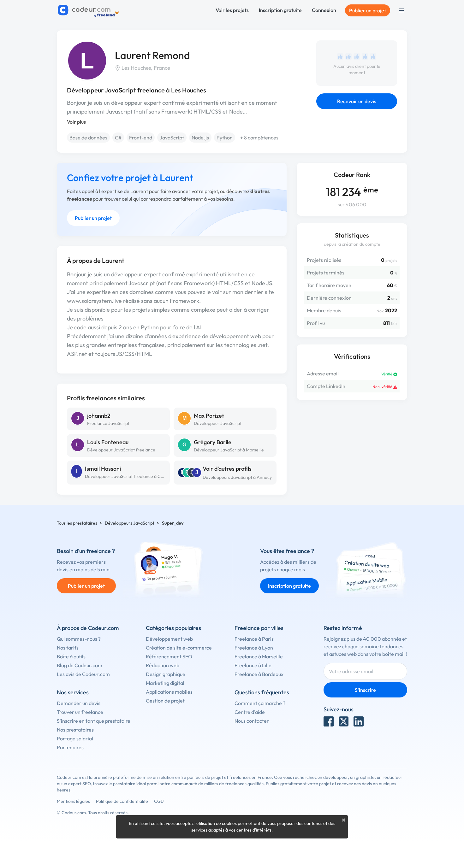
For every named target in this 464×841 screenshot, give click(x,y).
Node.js (200, 137)
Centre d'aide (250, 712)
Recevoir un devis (356, 101)
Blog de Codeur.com (79, 665)
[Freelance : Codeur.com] (89, 10)
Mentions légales (73, 801)
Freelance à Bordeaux (259, 674)
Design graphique (165, 674)
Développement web (169, 639)
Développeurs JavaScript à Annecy (237, 477)
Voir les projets (232, 10)
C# (118, 137)
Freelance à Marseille (259, 656)
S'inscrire (365, 690)
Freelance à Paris (254, 639)
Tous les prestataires (77, 523)
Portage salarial (75, 738)
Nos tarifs (68, 647)
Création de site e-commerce (179, 647)
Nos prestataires (75, 729)
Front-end (140, 137)
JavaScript (172, 137)
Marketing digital (165, 683)
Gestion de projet (165, 700)
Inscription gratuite (280, 10)
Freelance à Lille (253, 665)
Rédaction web (162, 665)
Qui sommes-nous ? (79, 639)
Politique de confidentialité (122, 801)
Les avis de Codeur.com (83, 674)
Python (225, 137)
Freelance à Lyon (254, 647)
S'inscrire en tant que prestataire (93, 721)
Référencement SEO (169, 656)
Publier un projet (367, 10)
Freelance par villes (259, 628)
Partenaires (70, 747)
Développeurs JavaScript (129, 523)
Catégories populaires (173, 628)
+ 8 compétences (259, 137)
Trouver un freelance (80, 712)
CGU (159, 801)
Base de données (88, 137)
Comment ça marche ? (260, 703)
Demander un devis (78, 703)
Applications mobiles (169, 692)
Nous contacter (252, 721)
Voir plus (76, 122)
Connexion (324, 10)
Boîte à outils (71, 656)
